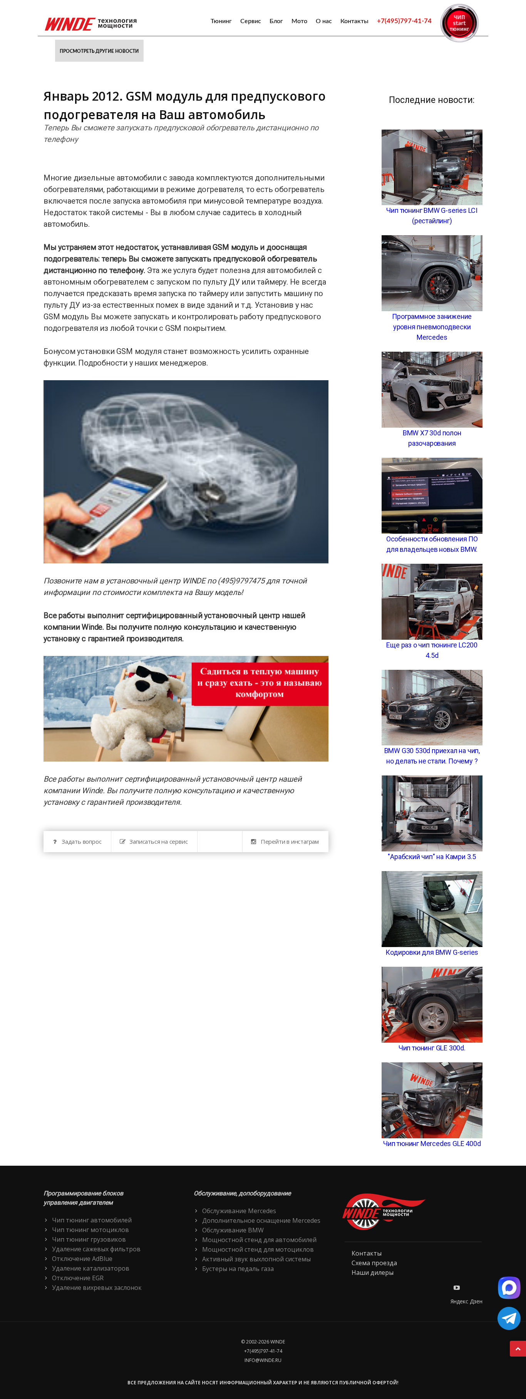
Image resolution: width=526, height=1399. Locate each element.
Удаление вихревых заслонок (97, 1287)
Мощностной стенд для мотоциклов (258, 1249)
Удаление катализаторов (90, 1268)
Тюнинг (221, 21)
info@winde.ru (263, 1360)
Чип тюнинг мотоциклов (90, 1229)
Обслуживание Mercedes (239, 1211)
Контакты (354, 21)
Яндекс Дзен (466, 1301)
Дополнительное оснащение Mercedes (261, 1220)
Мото (299, 21)
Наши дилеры (373, 1272)
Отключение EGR (78, 1278)
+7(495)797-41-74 (404, 21)
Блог (276, 21)
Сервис (250, 21)
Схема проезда (374, 1263)
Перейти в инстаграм (290, 841)
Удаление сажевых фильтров (96, 1249)
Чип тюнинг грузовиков (89, 1239)
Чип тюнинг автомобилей (92, 1220)
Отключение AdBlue (82, 1258)
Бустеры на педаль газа (238, 1268)
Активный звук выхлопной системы (256, 1259)
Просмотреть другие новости (99, 51)
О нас (324, 21)
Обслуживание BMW (233, 1230)
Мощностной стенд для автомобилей (259, 1240)
